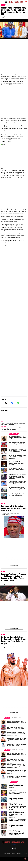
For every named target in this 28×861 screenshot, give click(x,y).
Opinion (19, 852)
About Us (13, 853)
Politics (4, 853)
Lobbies (11, 419)
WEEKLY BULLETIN (13, 852)
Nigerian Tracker (6, 17)
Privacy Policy (19, 853)
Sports (8, 853)
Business (24, 852)
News (3, 852)
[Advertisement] (14, 59)
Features (7, 852)
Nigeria (16, 419)
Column (25, 853)
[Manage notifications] (25, 858)
